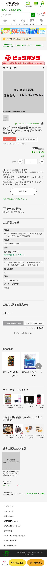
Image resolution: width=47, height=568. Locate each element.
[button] (38, 366)
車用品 (38, 45)
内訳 (42, 156)
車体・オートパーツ (24, 45)
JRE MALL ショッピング (8, 45)
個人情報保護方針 (10, 546)
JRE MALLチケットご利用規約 (14, 536)
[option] (23, 92)
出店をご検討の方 (10, 541)
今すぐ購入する (35, 563)
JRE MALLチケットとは (12, 526)
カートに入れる (17, 563)
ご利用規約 (8, 531)
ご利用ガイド (8, 506)
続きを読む (23, 191)
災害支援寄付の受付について (19, 39)
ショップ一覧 (8, 511)
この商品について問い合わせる (29, 123)
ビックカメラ (11, 68)
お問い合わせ (8, 516)
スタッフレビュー (34, 323)
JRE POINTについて (11, 521)
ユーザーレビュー (13, 323)
